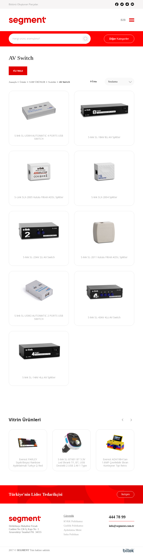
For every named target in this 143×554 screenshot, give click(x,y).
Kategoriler (119, 38)
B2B (123, 19)
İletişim (125, 494)
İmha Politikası (71, 534)
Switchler (52, 82)
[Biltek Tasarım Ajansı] (128, 550)
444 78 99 (117, 517)
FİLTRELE (18, 70)
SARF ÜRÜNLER (37, 82)
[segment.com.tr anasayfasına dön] (27, 19)
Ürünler (23, 82)
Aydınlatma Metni (72, 530)
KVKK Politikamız (73, 521)
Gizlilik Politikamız (73, 525)
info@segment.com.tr (121, 525)
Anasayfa (13, 82)
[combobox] (119, 82)
